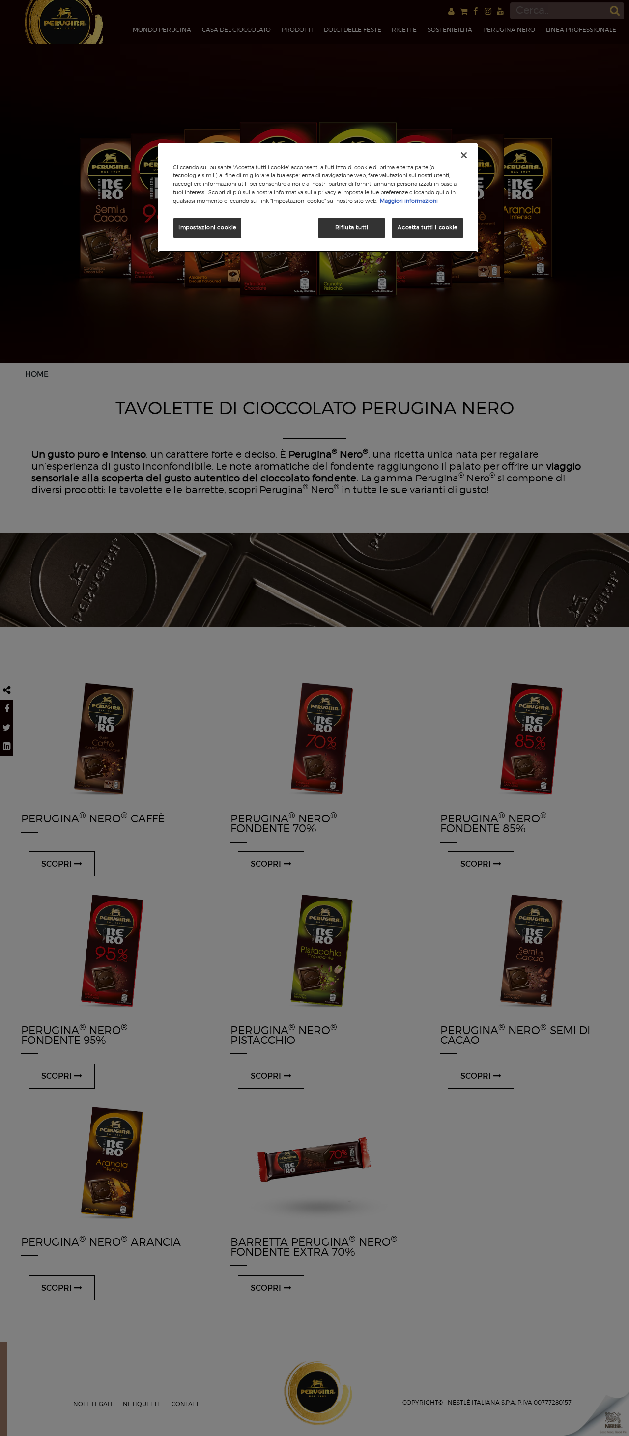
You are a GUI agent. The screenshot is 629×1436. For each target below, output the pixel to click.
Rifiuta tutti (351, 227)
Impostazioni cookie (207, 227)
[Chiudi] (464, 155)
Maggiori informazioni (409, 200)
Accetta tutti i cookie (427, 227)
